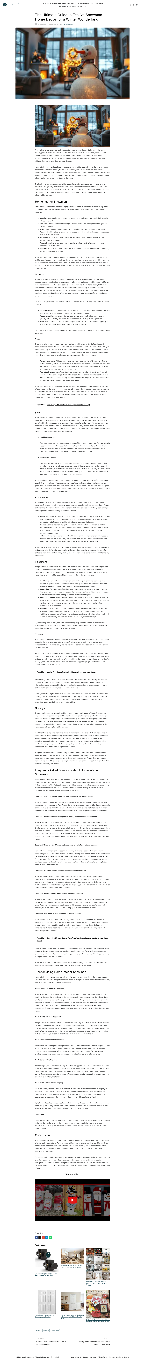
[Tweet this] (39, 1237)
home (38, 1331)
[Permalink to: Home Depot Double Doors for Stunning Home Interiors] (47, 1302)
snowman (56, 1331)
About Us (78, 1357)
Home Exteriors (83, 3)
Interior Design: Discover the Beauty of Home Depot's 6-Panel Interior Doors (72, 1316)
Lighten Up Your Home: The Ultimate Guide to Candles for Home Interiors (98, 1320)
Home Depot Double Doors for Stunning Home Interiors (44, 1316)
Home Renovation (68, 3)
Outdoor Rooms (97, 3)
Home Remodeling (54, 3)
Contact (85, 1357)
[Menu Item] (130, 5)
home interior (68, 24)
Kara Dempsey (42, 24)
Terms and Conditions (116, 1357)
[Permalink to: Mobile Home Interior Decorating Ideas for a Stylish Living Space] (72, 1256)
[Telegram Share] (46, 1237)
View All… (80, 6)
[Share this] (36, 1237)
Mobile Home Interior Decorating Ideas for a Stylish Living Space (71, 1266)
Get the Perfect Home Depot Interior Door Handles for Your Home (46, 1274)
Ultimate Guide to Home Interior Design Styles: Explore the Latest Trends (97, 1283)
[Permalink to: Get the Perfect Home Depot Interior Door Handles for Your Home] (47, 1260)
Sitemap (127, 1357)
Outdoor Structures (67, 6)
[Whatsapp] (50, 1237)
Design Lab (46, 1357)
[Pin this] (43, 1237)
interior (46, 1331)
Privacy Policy (102, 1357)
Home (44, 3)
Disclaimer (93, 1357)
